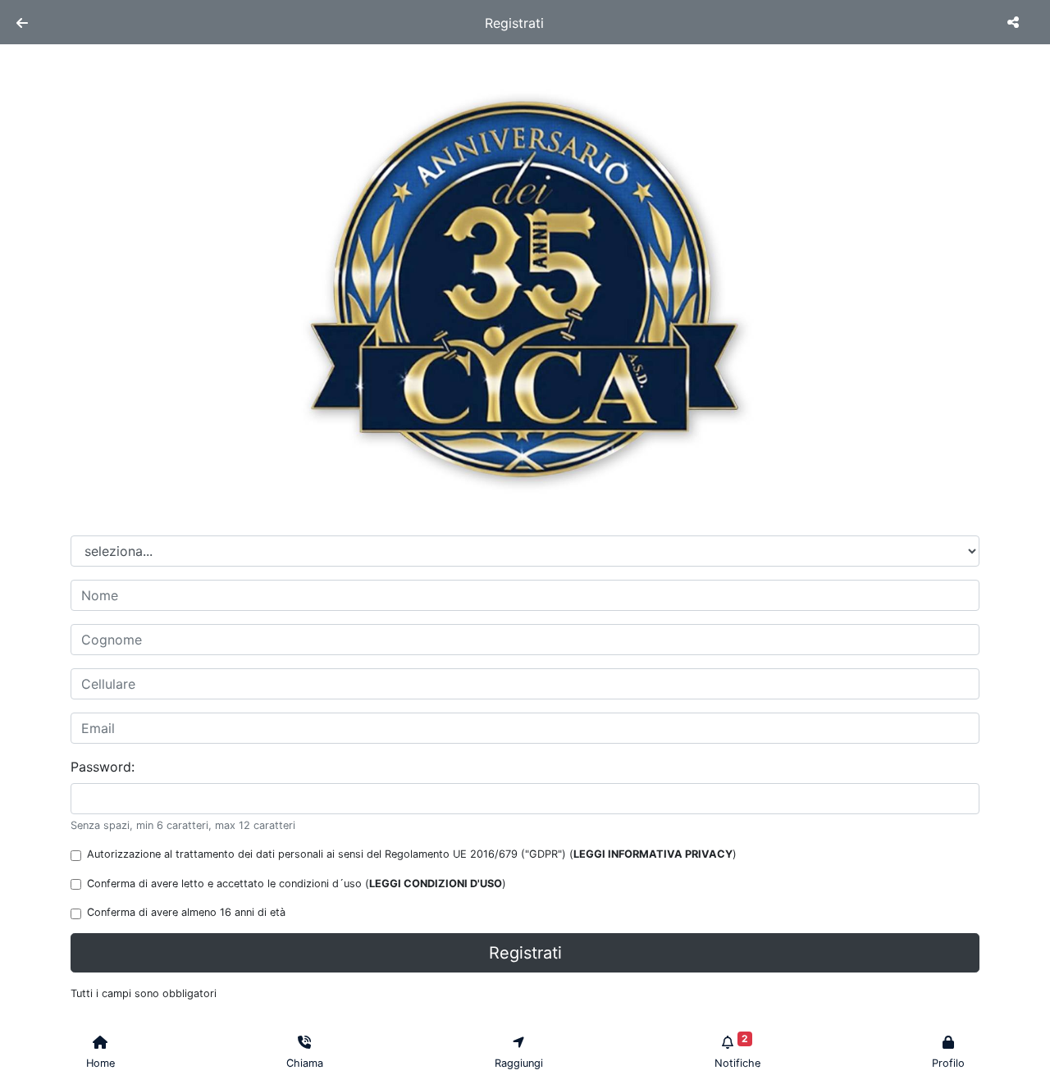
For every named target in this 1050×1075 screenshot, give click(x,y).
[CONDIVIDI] (1015, 22)
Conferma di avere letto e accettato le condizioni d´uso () (296, 883)
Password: (103, 766)
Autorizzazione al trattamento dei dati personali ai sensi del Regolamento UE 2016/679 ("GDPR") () (412, 854)
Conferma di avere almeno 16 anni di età (186, 912)
